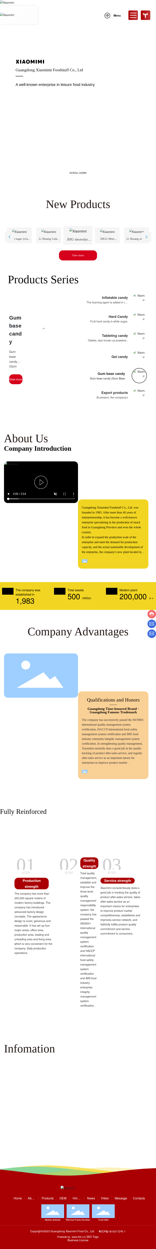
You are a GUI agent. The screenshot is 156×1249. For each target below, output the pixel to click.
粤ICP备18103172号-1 (112, 1231)
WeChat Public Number (78, 1219)
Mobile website (52, 1219)
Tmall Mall (103, 1219)
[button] (22, 172)
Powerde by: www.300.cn (71, 1237)
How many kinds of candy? (128, 1138)
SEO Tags (92, 1237)
